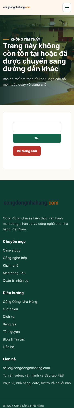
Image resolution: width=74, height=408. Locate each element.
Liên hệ (8, 347)
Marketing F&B (14, 273)
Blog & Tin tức (14, 339)
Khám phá (10, 265)
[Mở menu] (66, 7)
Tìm (37, 138)
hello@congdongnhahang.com (26, 368)
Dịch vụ (9, 316)
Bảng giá (9, 324)
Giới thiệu (10, 309)
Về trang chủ (27, 151)
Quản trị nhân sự (15, 280)
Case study (11, 250)
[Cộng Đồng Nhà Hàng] (17, 7)
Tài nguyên (11, 332)
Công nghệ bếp (15, 258)
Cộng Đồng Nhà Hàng (20, 302)
